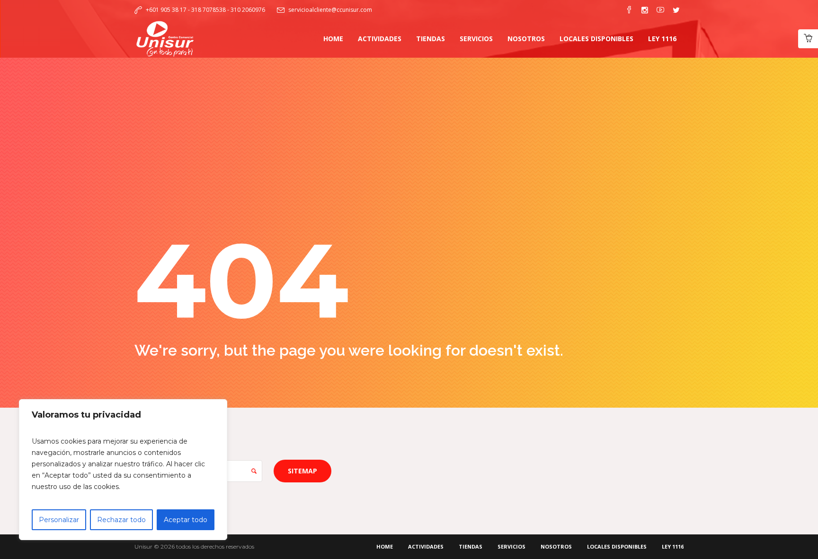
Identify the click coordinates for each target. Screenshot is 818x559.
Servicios (511, 546)
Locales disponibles (617, 546)
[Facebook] (629, 10)
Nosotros (556, 546)
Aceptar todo (185, 519)
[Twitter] (676, 10)
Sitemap (302, 470)
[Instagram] (644, 10)
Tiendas (470, 546)
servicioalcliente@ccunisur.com (330, 10)
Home (384, 546)
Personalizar (59, 519)
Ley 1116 (673, 546)
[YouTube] (660, 10)
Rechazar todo (121, 519)
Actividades (426, 546)
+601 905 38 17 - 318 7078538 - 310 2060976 (205, 10)
